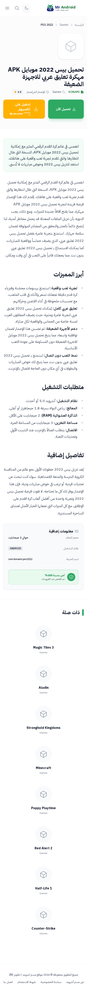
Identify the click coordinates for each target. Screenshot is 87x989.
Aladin (44, 687)
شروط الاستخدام (27, 982)
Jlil (11, 975)
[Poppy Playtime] (43, 794)
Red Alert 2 (43, 848)
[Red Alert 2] (43, 834)
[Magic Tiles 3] (43, 634)
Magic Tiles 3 (43, 647)
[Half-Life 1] (43, 875)
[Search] (17, 8)
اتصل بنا (8, 982)
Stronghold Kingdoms (43, 727)
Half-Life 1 (43, 888)
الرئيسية (79, 25)
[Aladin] (43, 674)
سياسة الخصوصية (51, 982)
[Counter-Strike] (43, 915)
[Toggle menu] (7, 8)
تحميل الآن (63, 109)
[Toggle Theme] (26, 8)
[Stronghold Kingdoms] (43, 714)
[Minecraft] (43, 754)
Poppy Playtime (43, 808)
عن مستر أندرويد (75, 982)
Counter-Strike (43, 928)
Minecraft (43, 768)
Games (63, 25)
